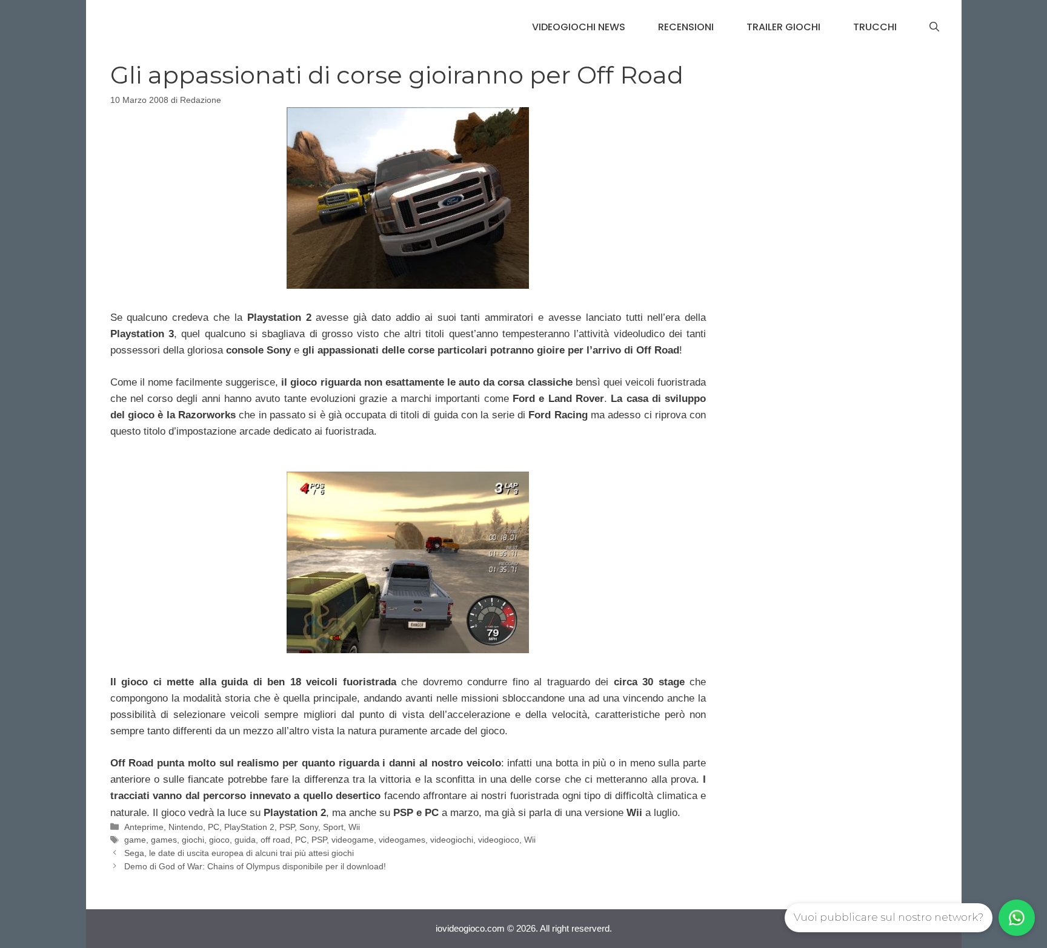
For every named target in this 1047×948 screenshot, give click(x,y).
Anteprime (144, 827)
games (164, 839)
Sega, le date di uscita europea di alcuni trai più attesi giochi (239, 853)
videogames (402, 839)
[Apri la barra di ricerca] (934, 27)
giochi (193, 839)
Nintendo (185, 827)
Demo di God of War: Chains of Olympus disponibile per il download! (255, 866)
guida (245, 839)
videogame (352, 839)
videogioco (498, 839)
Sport (333, 827)
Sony (308, 827)
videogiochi (451, 839)
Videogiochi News (578, 27)
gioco (219, 839)
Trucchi (875, 27)
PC (213, 827)
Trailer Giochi (783, 27)
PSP (286, 827)
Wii (354, 827)
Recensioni (686, 27)
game (135, 839)
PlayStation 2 (249, 827)
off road (275, 839)
